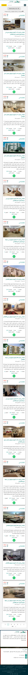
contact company (18, 671)
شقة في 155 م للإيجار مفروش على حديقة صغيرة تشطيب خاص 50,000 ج (15, 601)
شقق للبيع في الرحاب (9, 667)
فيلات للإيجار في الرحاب (14, 669)
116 (12, 626)
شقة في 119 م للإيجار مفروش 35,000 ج (15, 279)
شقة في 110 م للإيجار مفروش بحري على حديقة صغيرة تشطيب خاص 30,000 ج (15, 33)
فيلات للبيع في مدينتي (3, 668)
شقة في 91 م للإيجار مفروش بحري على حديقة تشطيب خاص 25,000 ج (15, 400)
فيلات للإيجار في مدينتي (22, 668)
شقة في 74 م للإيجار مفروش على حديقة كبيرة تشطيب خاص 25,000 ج (15, 241)
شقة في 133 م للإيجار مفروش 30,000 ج (15, 563)
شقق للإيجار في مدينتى (19, 666)
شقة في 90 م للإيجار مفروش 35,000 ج (15, 525)
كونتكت (4, 666)
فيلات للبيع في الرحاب (12, 668)
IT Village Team (17, 672)
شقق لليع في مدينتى (10, 666)
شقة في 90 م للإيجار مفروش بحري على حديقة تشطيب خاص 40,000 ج (15, 199)
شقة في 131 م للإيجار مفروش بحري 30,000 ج (14, 317)
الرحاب (11, 637)
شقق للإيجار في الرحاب (18, 667)
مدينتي (15, 637)
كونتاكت (22, 635)
